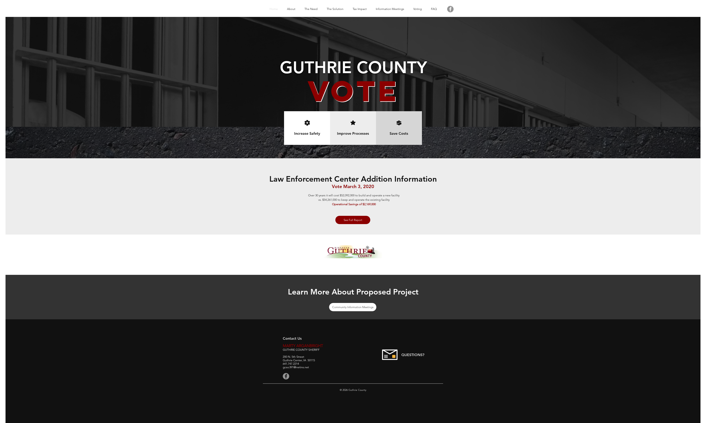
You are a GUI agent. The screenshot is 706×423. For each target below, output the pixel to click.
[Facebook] (450, 9)
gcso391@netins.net (296, 367)
